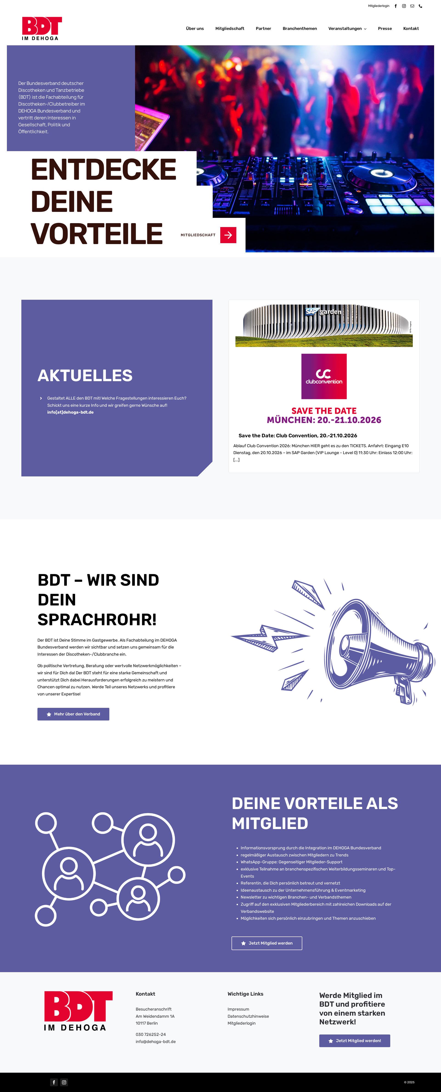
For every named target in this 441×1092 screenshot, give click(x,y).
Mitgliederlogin (378, 6)
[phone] (420, 6)
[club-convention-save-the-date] (324, 306)
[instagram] (404, 6)
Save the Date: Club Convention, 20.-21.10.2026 (298, 435)
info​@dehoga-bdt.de (156, 1041)
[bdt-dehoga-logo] (42, 18)
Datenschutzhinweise (248, 1016)
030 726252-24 (151, 1034)
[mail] (412, 6)
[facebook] (396, 6)
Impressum (238, 1009)
